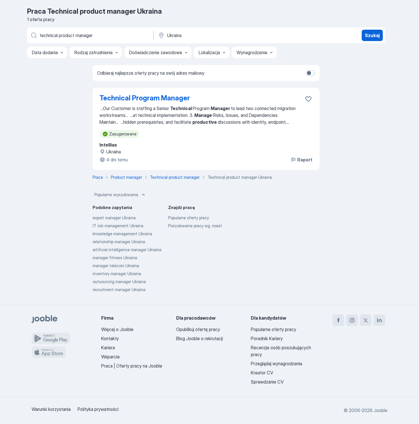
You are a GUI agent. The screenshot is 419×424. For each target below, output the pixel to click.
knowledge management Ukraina (122, 233)
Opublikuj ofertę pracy (198, 329)
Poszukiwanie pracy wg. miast (195, 225)
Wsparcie (110, 357)
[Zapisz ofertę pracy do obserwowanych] (308, 99)
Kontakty (110, 338)
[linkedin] (379, 320)
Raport (304, 160)
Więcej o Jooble (117, 329)
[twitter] (365, 320)
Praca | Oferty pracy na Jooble (131, 366)
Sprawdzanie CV (267, 382)
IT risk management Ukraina (118, 225)
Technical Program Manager (144, 98)
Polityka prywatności (98, 409)
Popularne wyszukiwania (116, 194)
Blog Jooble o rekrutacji (199, 338)
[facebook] (338, 320)
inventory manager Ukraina (117, 273)
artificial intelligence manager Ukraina (127, 249)
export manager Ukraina (114, 217)
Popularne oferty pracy (188, 217)
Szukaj (372, 35)
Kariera (108, 347)
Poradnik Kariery (267, 338)
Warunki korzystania (51, 409)
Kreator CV (262, 373)
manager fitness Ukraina (115, 257)
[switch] (310, 73)
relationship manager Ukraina (119, 241)
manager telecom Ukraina (116, 265)
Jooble (380, 410)
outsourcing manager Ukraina (119, 281)
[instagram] (352, 320)
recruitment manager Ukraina (119, 289)
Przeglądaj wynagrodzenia (276, 363)
